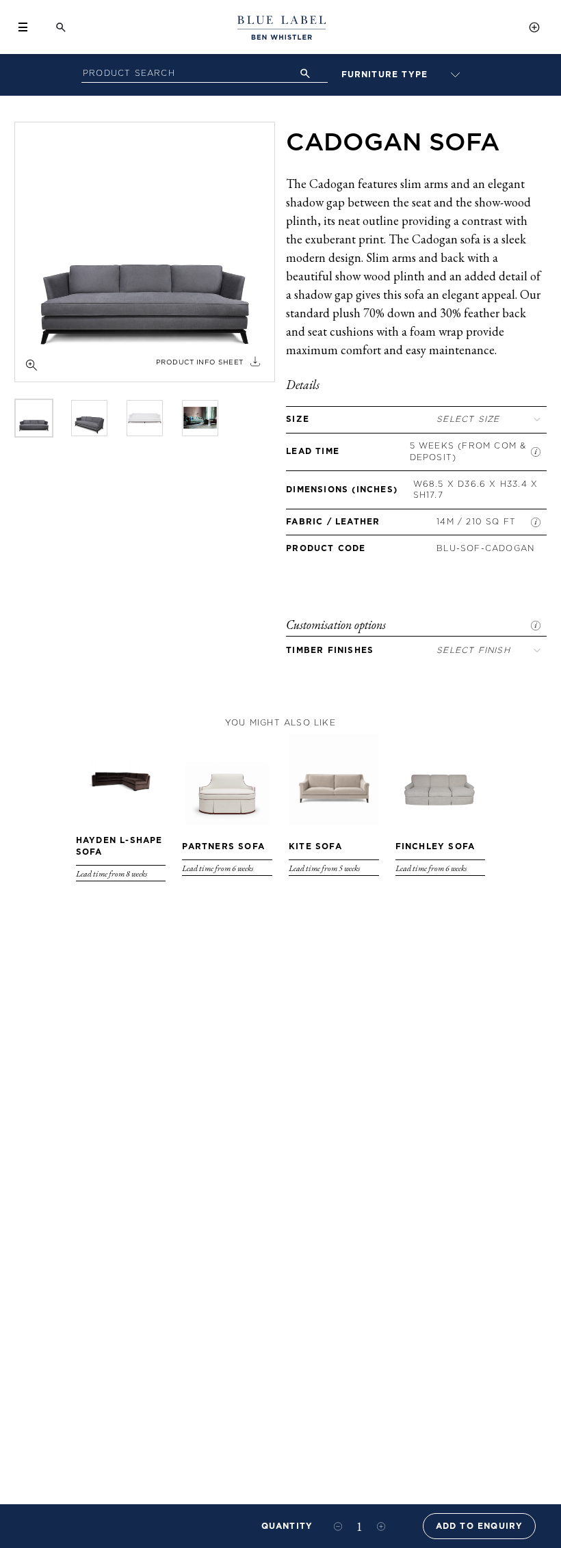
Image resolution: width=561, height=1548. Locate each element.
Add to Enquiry (479, 1526)
